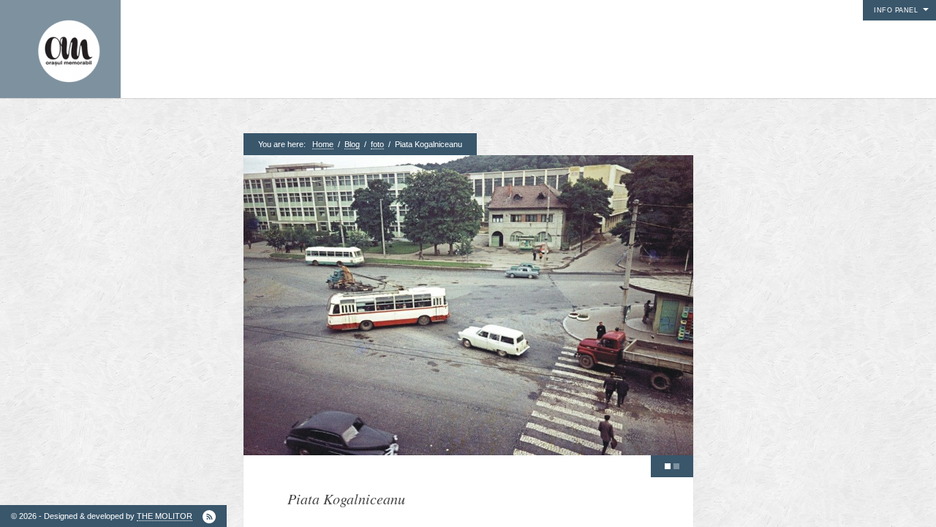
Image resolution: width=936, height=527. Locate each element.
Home (322, 144)
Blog (352, 144)
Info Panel (896, 10)
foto (377, 144)
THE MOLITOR (164, 516)
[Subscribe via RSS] (209, 516)
